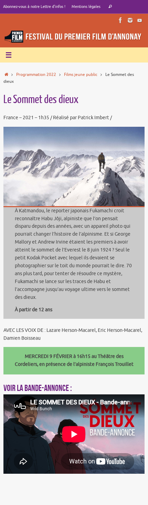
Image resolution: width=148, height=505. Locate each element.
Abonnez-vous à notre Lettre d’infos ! (34, 6)
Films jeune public (80, 74)
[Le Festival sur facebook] (120, 20)
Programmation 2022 (36, 74)
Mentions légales (86, 6)
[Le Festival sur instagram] (130, 20)
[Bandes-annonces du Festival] (140, 20)
